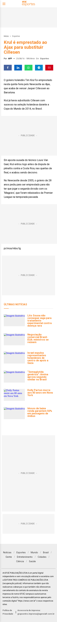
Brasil (46, 552)
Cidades (42, 556)
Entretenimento (25, 556)
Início (6, 36)
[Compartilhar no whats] (28, 67)
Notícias (7, 552)
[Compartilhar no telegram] (39, 67)
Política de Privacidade (8, 612)
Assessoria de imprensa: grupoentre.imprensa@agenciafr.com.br (35, 612)
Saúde (32, 561)
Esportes (16, 36)
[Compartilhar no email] (49, 67)
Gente (9, 556)
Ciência (20, 561)
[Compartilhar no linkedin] (18, 67)
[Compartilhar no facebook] (8, 67)
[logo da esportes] (28, 4)
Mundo (34, 552)
